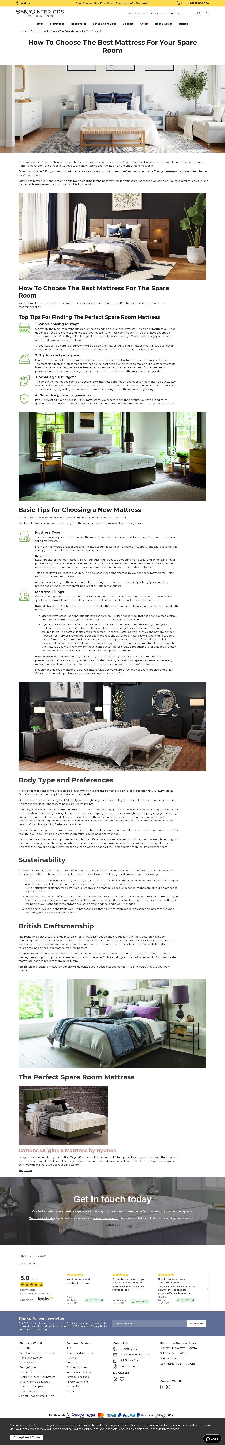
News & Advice (28, 1391)
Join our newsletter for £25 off (36, 1395)
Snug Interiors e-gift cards (34, 1381)
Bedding (128, 23)
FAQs (69, 1348)
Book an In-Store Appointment (37, 1376)
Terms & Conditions (77, 1376)
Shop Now (25, 1170)
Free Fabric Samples (31, 1386)
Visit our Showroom (30, 1357)
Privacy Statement (77, 1381)
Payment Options (76, 1367)
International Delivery (78, 1372)
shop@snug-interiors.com (134, 1354)
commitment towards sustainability (146, 870)
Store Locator (127, 1366)
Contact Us (113, 1224)
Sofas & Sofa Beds (104, 23)
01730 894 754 (128, 1348)
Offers (144, 23)
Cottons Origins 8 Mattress (53, 1150)
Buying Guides (27, 1367)
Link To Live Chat (129, 1360)
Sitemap (71, 1391)
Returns (71, 1357)
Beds (40, 23)
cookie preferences (165, 1428)
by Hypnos (102, 1150)
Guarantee (72, 1362)
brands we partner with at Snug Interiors (49, 936)
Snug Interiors (40, 13)
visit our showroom (105, 1218)
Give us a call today (42, 1218)
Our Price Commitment (33, 1372)
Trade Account (27, 1362)
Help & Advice (164, 23)
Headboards (78, 23)
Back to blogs (27, 1263)
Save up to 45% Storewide (132, 3)
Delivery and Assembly (79, 1353)
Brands (183, 23)
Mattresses (57, 23)
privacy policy (62, 1428)
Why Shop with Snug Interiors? (37, 1353)
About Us (24, 1348)
